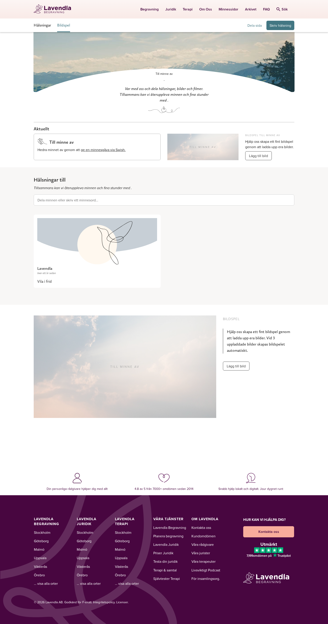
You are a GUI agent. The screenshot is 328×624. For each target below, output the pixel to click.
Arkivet (250, 9)
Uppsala (40, 557)
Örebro (39, 575)
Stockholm (42, 532)
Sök (285, 9)
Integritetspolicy (104, 602)
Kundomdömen (203, 536)
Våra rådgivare (202, 544)
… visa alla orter (46, 583)
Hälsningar (42, 25)
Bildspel (63, 25)
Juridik (170, 9)
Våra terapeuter (203, 561)
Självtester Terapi (166, 578)
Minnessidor (228, 9)
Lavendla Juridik (86, 521)
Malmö (39, 549)
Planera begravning (168, 536)
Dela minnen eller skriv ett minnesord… (67, 200)
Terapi (188, 9)
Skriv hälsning (280, 25)
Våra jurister (200, 552)
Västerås (40, 566)
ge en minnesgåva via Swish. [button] (103, 149)
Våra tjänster (168, 519)
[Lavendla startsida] (54, 9)
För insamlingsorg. (205, 578)
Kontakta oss (201, 527)
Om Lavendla (204, 519)
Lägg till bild (258, 155)
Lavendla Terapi (125, 521)
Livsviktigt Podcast (205, 570)
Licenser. (122, 602)
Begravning (149, 9)
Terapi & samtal (165, 570)
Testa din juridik (165, 561)
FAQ (266, 9)
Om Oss (205, 9)
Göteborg (41, 540)
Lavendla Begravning (46, 521)
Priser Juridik (163, 552)
